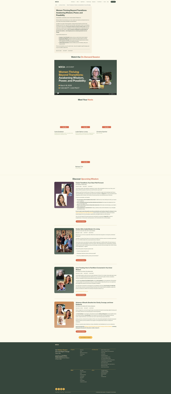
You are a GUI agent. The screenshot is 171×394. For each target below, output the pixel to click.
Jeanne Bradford (92, 230)
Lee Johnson (83, 271)
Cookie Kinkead (113, 392)
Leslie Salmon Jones (65, 17)
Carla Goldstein (59, 17)
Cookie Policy (61, 392)
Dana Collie (82, 230)
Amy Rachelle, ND (84, 306)
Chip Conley (78, 230)
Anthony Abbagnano (91, 306)
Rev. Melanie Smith (89, 271)
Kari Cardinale (78, 184)
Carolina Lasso (84, 184)
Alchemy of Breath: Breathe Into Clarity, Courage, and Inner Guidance (98, 326)
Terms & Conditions (67, 392)
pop (71, 384)
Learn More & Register (81, 221)
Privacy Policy (57, 392)
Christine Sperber (72, 17)
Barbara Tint (79, 17)
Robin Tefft (86, 230)
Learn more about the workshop (82, 291)
